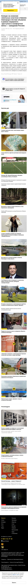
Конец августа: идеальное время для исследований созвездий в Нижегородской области (13, 506)
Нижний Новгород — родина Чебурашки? (11, 480)
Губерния (14, 527)
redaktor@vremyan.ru (8, 569)
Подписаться (10, 10)
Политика (14, 518)
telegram (6, 538)
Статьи (2, 520)
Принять (14, 582)
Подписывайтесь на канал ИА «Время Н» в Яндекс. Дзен (15, 89)
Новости (3, 518)
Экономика (14, 520)
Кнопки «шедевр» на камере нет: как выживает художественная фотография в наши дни (12, 427)
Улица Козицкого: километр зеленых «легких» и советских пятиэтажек (12, 455)
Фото (2, 523)
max (11, 538)
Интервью (3, 522)
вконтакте (2, 538)
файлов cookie (16, 574)
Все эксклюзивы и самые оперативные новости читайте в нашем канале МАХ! (14, 80)
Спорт (13, 523)
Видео (2, 527)
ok (7, 538)
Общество (14, 522)
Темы (2, 525)
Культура (13, 525)
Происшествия (15, 529)
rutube (9, 538)
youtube (4, 538)
